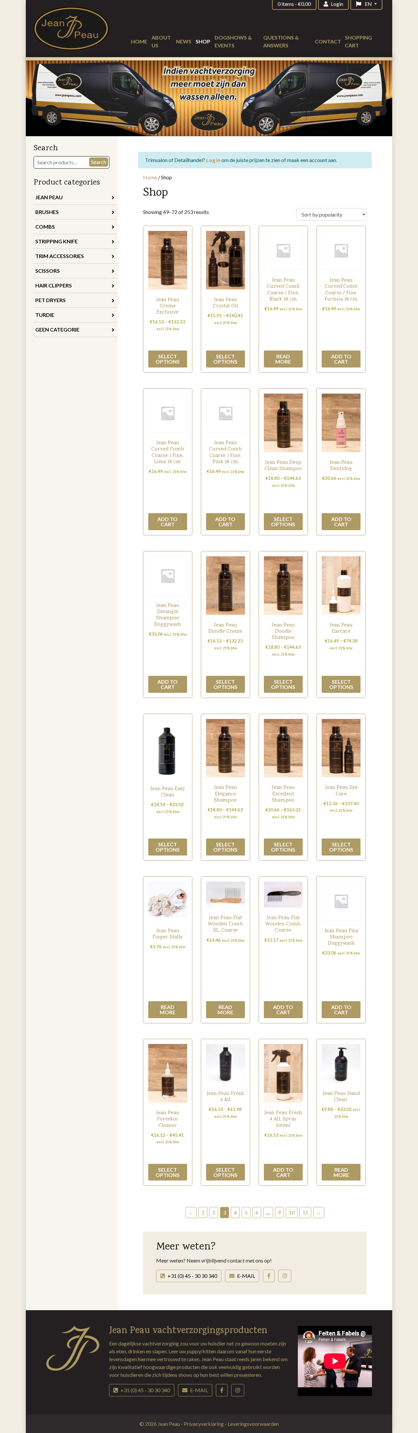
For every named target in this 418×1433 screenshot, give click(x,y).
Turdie (44, 315)
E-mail (246, 1276)
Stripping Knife (56, 241)
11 (305, 1212)
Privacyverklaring (204, 1424)
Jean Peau (49, 197)
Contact (328, 41)
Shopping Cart (358, 41)
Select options (167, 359)
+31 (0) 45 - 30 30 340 (192, 1276)
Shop (203, 41)
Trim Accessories (59, 256)
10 (292, 1212)
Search (98, 162)
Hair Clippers (53, 285)
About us (161, 41)
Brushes (47, 212)
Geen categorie (57, 329)
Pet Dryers (50, 300)
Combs (45, 226)
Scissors (47, 271)
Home (139, 41)
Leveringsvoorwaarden (253, 1424)
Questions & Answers (281, 41)
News (183, 41)
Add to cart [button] (341, 359)
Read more (283, 359)
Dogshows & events (233, 41)
